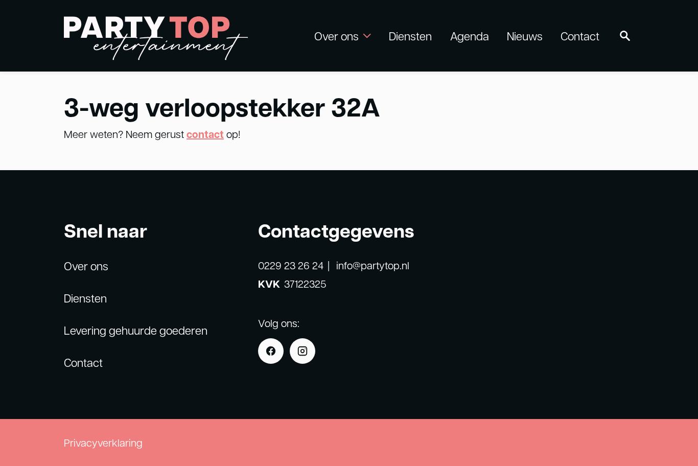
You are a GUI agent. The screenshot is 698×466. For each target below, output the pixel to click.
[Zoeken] (625, 36)
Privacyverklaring (103, 442)
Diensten (410, 36)
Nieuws (525, 36)
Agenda (469, 36)
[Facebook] (271, 351)
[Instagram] (302, 351)
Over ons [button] (336, 36)
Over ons (86, 266)
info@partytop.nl (372, 265)
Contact (580, 36)
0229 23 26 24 (290, 265)
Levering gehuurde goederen (135, 330)
